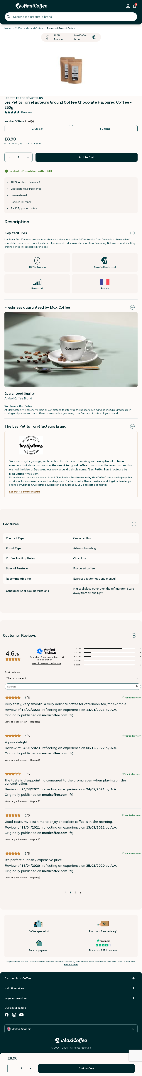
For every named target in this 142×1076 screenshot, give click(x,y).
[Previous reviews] (65, 892)
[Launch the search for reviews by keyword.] (137, 686)
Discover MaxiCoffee (17, 978)
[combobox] (71, 16)
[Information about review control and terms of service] (63, 657)
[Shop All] (7, 6)
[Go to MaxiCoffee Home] (31, 6)
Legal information (16, 998)
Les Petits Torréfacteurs (24, 491)
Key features (15, 233)
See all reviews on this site (46, 663)
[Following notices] (80, 892)
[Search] (8, 16)
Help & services (14, 988)
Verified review (132, 697)
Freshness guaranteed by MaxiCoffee (37, 307)
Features (11, 524)
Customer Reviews (19, 635)
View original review (16, 721)
